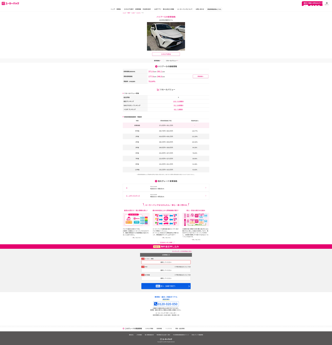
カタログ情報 (149, 328)
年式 (146, 267)
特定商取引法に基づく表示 (163, 335)
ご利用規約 (139, 335)
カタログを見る (166, 54)
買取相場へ (201, 76)
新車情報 (159, 328)
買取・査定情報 (180, 328)
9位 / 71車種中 (178, 109)
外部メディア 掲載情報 (197, 335)
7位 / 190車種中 (178, 105)
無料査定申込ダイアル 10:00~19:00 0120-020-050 (312, 3)
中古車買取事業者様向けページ (181, 335)
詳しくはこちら (137, 237)
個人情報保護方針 (149, 335)
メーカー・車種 (149, 259)
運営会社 (131, 335)
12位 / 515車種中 (178, 101)
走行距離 (147, 275)
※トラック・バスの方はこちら (182, 251)
